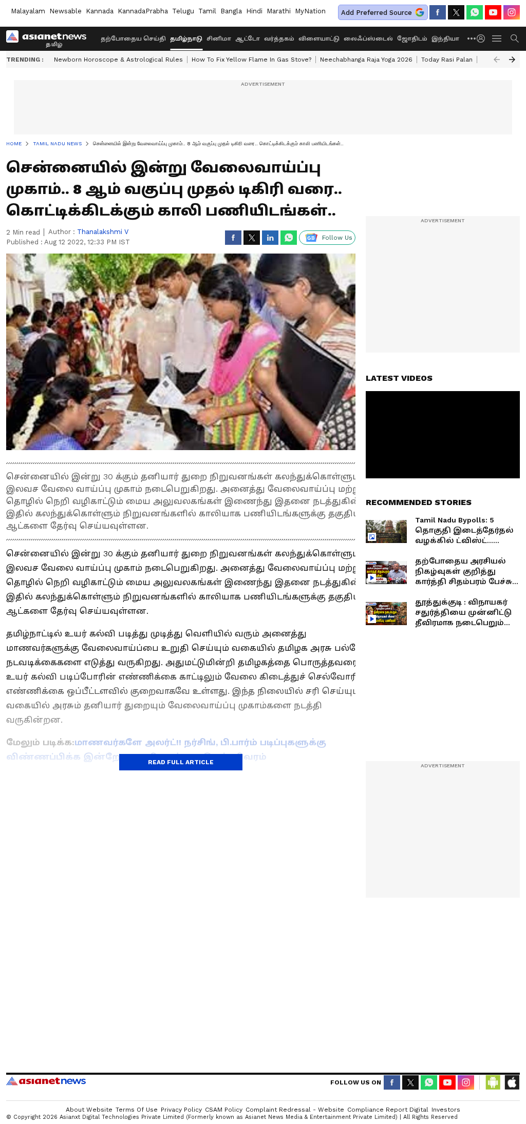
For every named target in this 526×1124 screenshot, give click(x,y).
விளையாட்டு (319, 38)
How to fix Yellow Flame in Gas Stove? (251, 59)
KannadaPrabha (143, 11)
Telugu (183, 11)
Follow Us (337, 237)
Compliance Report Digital (387, 1109)
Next (512, 59)
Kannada (100, 11)
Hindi (254, 11)
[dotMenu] (472, 38)
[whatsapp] (474, 12)
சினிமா (218, 38)
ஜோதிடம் (412, 38)
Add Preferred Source (376, 12)
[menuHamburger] (497, 38)
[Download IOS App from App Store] (511, 1082)
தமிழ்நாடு (186, 38)
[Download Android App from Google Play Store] (493, 1082)
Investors (445, 1109)
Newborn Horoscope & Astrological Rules (118, 59)
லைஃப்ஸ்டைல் (368, 38)
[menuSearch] (515, 38)
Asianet (46, 1081)
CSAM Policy (223, 1109)
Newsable (65, 11)
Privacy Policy (181, 1109)
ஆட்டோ (247, 38)
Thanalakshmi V (102, 232)
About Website (89, 1109)
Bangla (231, 11)
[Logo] (49, 38)
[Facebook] (437, 12)
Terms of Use (137, 1109)
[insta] (511, 12)
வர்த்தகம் (279, 38)
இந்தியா (445, 38)
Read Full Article (181, 762)
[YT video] (493, 12)
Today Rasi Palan (447, 59)
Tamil (207, 11)
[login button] (483, 38)
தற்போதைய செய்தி (133, 38)
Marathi (279, 11)
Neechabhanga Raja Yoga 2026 (366, 59)
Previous (496, 59)
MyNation (310, 11)
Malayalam (28, 11)
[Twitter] (456, 12)
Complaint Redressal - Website (295, 1109)
